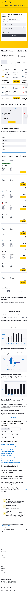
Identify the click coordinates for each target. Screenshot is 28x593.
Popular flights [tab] (15, 434)
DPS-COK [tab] (4, 307)
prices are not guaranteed (6, 525)
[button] (2, 2)
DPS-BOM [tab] (16, 307)
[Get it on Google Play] (4, 582)
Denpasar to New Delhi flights (7, 444)
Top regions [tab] (15, 437)
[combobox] (15, 140)
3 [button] (13, 291)
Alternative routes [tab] (6, 428)
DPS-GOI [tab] (22, 307)
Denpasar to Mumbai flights (7, 449)
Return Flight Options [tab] (6, 437)
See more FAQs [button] (14, 417)
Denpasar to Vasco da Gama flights (8, 457)
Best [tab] (9, 61)
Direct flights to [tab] (5, 431)
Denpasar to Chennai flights (7, 460)
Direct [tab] (13, 61)
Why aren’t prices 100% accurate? (9, 534)
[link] (11, 122)
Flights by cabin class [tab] (15, 431)
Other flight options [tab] (6, 434)
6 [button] (19, 291)
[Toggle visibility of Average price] (18, 369)
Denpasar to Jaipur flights (6, 453)
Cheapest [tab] (4, 61)
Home (8, 539)
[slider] (26, 152)
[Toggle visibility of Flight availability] (10, 369)
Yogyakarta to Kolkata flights (7, 451)
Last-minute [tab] (18, 62)
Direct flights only (8, 21)
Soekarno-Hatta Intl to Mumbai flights (9, 446)
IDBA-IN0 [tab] (4, 317)
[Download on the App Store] (11, 582)
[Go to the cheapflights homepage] (9, 2)
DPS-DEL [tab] (10, 307)
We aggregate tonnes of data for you (10, 531)
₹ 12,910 (4, 16)
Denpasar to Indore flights (6, 458)
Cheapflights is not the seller (8, 529)
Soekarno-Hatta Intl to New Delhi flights (9, 447)
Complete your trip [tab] (16, 428)
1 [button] (8, 291)
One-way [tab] (24, 62)
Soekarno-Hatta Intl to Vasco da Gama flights (10, 462)
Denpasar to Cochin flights (6, 455)
